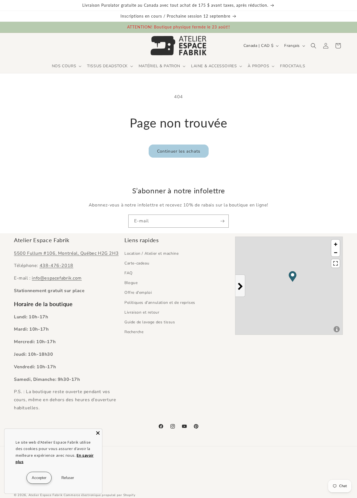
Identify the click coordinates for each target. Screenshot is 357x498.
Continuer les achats (178, 151)
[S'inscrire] (222, 221)
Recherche (133, 332)
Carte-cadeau (136, 263)
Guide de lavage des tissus (149, 322)
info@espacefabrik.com (57, 278)
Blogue (131, 282)
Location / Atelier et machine (151, 253)
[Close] (98, 433)
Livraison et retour (141, 312)
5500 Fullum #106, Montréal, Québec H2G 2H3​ (66, 253)
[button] (66, 66)
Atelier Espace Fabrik (46, 495)
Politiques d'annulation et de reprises (159, 302)
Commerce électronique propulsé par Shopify (99, 495)
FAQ (128, 273)
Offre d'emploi (138, 292)
